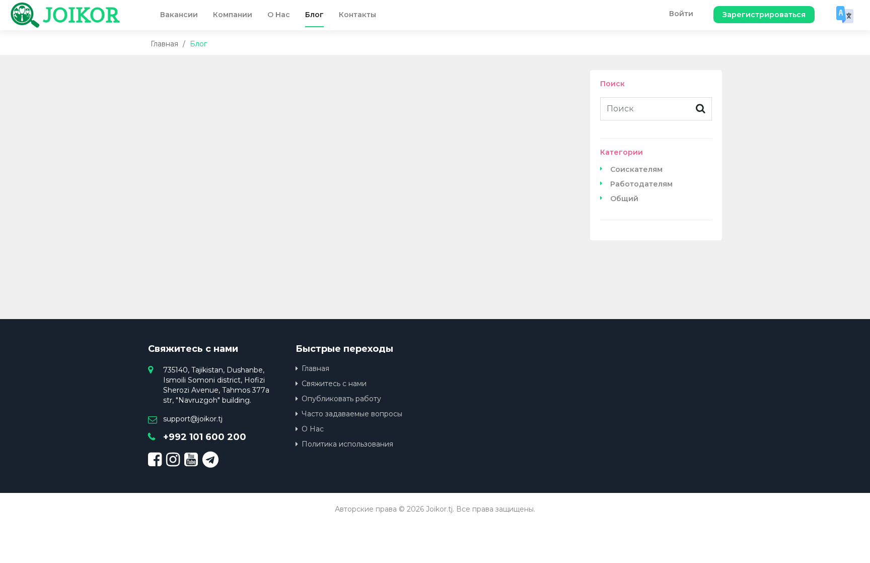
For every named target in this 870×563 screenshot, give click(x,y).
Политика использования (347, 444)
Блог (314, 14)
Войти (681, 13)
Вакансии (179, 14)
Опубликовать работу (341, 398)
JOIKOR (81, 15)
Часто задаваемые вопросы (352, 413)
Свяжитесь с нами (334, 383)
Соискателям (636, 169)
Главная (164, 43)
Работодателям (641, 183)
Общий (624, 198)
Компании (232, 14)
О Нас (278, 14)
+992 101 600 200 (204, 437)
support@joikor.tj (193, 418)
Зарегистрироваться (764, 14)
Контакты (357, 14)
